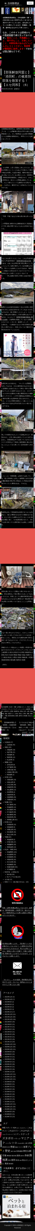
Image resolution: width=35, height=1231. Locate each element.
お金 (32, 707)
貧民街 (21, 715)
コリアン (16, 1134)
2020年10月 (9, 1049)
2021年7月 (8, 1027)
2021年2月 (8, 1039)
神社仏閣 (27, 1151)
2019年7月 (8, 1086)
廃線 (2, 713)
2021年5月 (8, 1032)
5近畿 (6, 802)
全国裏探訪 (20, 1225)
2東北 (6, 747)
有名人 (21, 713)
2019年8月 (8, 1084)
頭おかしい (26, 1160)
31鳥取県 (10, 824)
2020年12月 (9, 1044)
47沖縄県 (10, 869)
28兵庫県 (10, 814)
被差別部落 (11, 715)
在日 (24, 711)
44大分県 (10, 862)
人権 (26, 1143)
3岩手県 (9, 752)
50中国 (9, 874)
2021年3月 (8, 1037)
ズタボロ (4, 709)
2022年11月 (8, 997)
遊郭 (13, 1160)
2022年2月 (8, 1009)
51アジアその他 (12, 877)
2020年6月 (8, 1059)
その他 (7, 879)
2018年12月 (9, 1104)
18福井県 (10, 787)
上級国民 (28, 709)
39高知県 (10, 847)
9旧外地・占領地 (10, 872)
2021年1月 (8, 1042)
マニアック (16, 709)
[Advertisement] (17, 110)
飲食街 (11, 1163)
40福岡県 (5, 707)
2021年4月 (8, 1034)
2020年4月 (8, 1064)
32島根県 (10, 827)
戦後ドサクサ (19, 1147)
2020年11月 (8, 1047)
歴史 (24, 713)
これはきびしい (23, 1128)
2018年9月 (8, 1111)
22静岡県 (10, 797)
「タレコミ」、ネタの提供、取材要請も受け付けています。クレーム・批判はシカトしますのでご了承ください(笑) (17, 982)
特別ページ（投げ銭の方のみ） (15, 882)
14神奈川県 (10, 772)
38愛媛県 (10, 844)
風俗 (6, 1163)
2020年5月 (8, 1062)
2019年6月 (8, 1089)
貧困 (16, 715)
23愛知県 (10, 799)
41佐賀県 (10, 854)
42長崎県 (10, 857)
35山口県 (10, 834)
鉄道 (17, 1160)
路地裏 (25, 715)
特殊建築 (19, 1151)
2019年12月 (9, 1074)
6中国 (6, 822)
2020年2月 (8, 1069)
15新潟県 (10, 779)
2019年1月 (8, 1101)
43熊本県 (10, 859)
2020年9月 (8, 1052)
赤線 (26, 1155)
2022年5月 (8, 1004)
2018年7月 (8, 1116)
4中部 (6, 777)
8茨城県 (9, 774)
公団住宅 (6, 711)
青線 (20, 1160)
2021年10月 (9, 1019)
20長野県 (10, 792)
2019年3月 (8, 1096)
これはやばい (25, 1131)
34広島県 (10, 832)
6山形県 (9, 760)
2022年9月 (8, 1002)
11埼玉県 (10, 765)
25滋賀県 (10, 807)
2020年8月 (8, 1054)
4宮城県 (9, 755)
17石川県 (10, 784)
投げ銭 (8, 51)
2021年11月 (8, 1017)
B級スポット (22, 707)
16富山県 (10, 782)
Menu (30, 3)
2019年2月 (8, 1099)
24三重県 (10, 804)
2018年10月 (9, 1109)
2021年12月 (9, 1014)
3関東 (6, 762)
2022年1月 (8, 1012)
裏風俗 (9, 1155)
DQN (28, 707)
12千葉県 (10, 767)
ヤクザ (7, 1143)
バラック (10, 709)
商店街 (4, 1147)
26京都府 (10, 809)
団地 (21, 711)
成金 (6, 713)
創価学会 (16, 711)
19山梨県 (10, 789)
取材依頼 (9, 35)
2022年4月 (8, 1007)
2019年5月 (8, 1091)
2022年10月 (9, 999)
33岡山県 (10, 829)
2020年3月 (8, 1066)
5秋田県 (9, 757)
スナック (25, 1134)
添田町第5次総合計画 (24, 261)
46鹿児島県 (10, 867)
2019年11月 (8, 1077)
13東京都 (10, 770)
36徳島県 (10, 839)
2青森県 (9, 750)
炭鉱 (28, 713)
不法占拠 (19, 1143)
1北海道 (7, 742)
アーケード (9, 1134)
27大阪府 (10, 812)
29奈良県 (10, 817)
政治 (16, 713)
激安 (12, 1151)
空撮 (6, 715)
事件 (23, 1143)
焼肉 (15, 1151)
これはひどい (13, 1131)
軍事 (9, 1160)
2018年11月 (8, 1106)
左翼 (28, 711)
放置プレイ (11, 713)
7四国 (6, 837)
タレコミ (9, 46)
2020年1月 (8, 1072)
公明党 (11, 711)
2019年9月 (8, 1082)
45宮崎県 (10, 864)
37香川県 (10, 842)
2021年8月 (8, 1024)
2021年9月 (8, 1022)
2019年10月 (9, 1079)
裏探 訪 (17, 89)
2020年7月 (8, 1057)
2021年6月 (8, 1029)
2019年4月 (8, 1094)
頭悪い (5, 718)
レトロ (23, 709)
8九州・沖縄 (12, 707)
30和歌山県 (10, 819)
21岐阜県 (10, 794)
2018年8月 (8, 1114)
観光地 (14, 1155)
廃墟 (31, 711)
